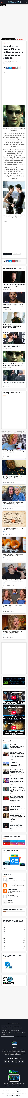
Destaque (18, 253)
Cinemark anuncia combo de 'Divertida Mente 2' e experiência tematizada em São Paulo (17, 781)
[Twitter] (10, 68)
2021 (14, 936)
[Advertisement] (14, 21)
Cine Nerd (4, 1025)
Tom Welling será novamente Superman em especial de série (17, 808)
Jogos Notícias (16, 1032)
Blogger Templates (12, 1091)
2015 (14, 949)
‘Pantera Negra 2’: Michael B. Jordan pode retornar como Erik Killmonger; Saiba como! (13, 306)
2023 (14, 931)
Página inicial (6, 43)
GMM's (24, 1093)
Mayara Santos (12, 895)
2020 (14, 938)
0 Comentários (7, 63)
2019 (14, 940)
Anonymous (11, 878)
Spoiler (5, 255)
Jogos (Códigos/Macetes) (13, 1030)
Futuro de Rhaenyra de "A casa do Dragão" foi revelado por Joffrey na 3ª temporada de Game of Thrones (17, 816)
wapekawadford (12, 889)
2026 (14, 925)
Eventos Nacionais (17, 1028)
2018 (14, 942)
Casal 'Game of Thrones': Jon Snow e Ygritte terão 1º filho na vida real (13, 345)
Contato (13, 1095)
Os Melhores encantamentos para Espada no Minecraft (16, 764)
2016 (14, 946)
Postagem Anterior (6, 431)
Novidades (23, 1032)
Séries (8, 1034)
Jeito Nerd (4, 1030)
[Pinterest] (13, 68)
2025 (14, 927)
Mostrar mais (22, 268)
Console (9, 1025)
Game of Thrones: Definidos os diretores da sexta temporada (17, 746)
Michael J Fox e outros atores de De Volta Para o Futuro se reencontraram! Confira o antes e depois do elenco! (17, 755)
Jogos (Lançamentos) (6, 1032)
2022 (14, 934)
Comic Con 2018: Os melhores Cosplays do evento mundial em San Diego (16, 826)
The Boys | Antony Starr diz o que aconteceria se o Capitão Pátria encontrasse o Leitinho (12, 326)
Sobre (7, 1095)
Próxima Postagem (21, 431)
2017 (14, 944)
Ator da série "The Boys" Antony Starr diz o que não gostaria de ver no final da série (17, 789)
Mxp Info (10, 900)
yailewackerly (12, 884)
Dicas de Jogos (16, 1025)
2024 (14, 929)
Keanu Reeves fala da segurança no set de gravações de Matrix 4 (14, 383)
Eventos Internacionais (7, 1028)
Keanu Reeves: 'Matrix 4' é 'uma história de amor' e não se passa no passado (14, 364)
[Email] (16, 68)
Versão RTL (19, 1095)
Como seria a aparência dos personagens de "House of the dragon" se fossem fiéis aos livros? (17, 772)
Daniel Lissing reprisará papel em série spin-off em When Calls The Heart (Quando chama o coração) (17, 799)
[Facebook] (7, 68)
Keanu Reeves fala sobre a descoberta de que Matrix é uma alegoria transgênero (14, 286)
